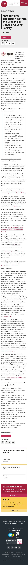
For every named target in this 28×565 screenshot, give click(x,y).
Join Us (21, 523)
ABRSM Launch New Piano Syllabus (11, 468)
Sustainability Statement (15, 554)
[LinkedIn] (19, 547)
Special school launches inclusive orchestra (13, 451)
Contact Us (7, 519)
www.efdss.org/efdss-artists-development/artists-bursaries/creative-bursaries (12, 229)
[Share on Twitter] (2, 43)
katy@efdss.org (16, 206)
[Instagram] (15, 547)
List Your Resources (20, 521)
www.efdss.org (8, 316)
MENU (22, 3)
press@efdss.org (5, 265)
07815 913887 (15, 265)
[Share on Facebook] (6, 43)
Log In (17, 3)
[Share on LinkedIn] (9, 43)
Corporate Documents (9, 552)
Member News (6, 37)
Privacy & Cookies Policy (18, 552)
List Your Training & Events (9, 521)
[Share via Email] (13, 43)
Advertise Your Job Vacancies (11, 523)
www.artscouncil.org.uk (7, 351)
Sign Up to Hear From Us (17, 519)
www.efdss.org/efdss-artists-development (12, 252)
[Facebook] (12, 547)
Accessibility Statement (6, 554)
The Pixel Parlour (20, 556)
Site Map (23, 554)
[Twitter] (8, 547)
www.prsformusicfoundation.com (16, 378)
